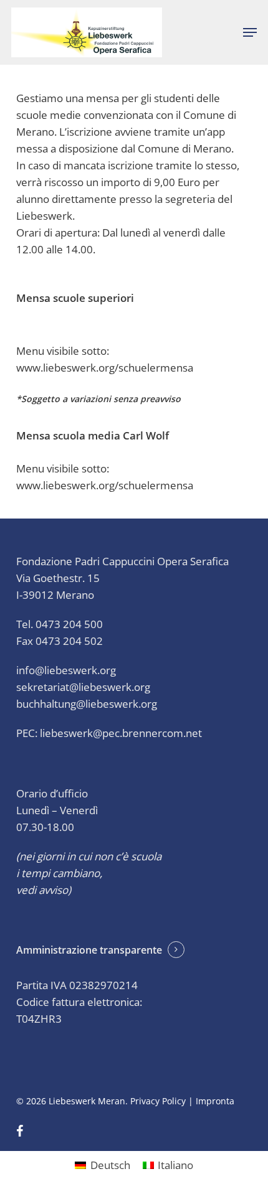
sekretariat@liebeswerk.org (83, 687)
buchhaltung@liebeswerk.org (86, 704)
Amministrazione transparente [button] (89, 950)
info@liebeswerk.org (66, 670)
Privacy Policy (158, 1101)
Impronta (215, 1101)
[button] (250, 32)
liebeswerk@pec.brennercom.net (121, 733)
